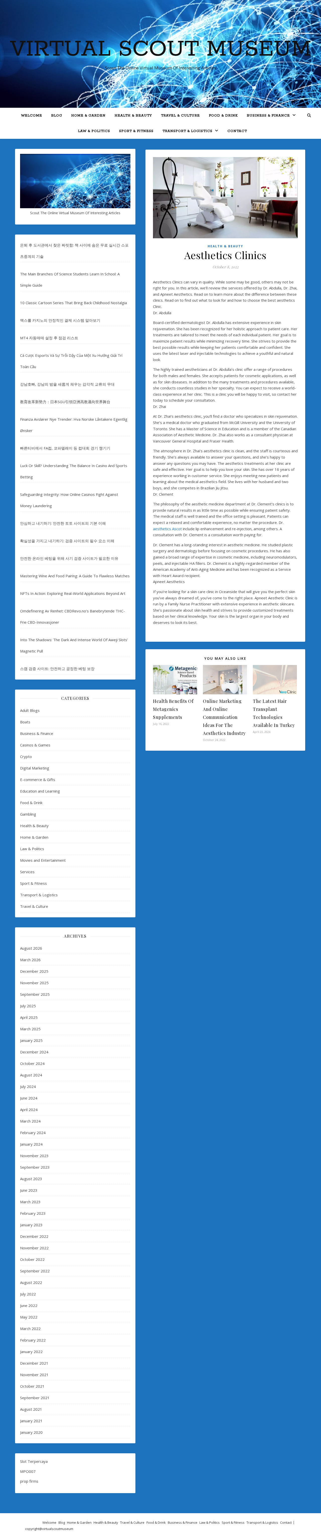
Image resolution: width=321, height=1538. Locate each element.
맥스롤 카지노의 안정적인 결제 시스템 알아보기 (60, 320)
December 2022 (34, 1236)
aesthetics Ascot (167, 528)
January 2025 (31, 1040)
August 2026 (31, 948)
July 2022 (28, 1293)
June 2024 (28, 1098)
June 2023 (28, 1190)
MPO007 (28, 1471)
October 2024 (32, 1063)
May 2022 (28, 1317)
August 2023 (31, 1178)
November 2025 (34, 982)
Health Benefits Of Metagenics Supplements (173, 709)
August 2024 (31, 1074)
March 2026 (30, 959)
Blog (56, 116)
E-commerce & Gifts (37, 779)
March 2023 (30, 1201)
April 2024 (29, 1109)
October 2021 (32, 1386)
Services (27, 871)
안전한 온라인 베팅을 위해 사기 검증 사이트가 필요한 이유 (69, 558)
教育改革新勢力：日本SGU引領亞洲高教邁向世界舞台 (65, 401)
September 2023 (35, 1167)
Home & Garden (88, 116)
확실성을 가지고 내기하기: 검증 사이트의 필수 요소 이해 (67, 540)
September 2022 (35, 1270)
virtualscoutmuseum (57, 1528)
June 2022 (28, 1305)
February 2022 (33, 1340)
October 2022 (32, 1259)
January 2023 (31, 1224)
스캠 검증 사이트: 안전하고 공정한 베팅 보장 (57, 668)
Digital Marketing (34, 768)
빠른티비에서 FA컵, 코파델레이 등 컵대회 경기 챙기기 (65, 448)
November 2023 (34, 1155)
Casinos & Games (35, 744)
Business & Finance (268, 116)
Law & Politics (94, 131)
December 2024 (34, 1051)
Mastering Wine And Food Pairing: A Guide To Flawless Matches (75, 575)
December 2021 (34, 1363)
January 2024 (31, 1144)
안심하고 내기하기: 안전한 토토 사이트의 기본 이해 (63, 523)
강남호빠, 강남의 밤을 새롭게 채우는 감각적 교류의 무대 (67, 384)
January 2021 (31, 1420)
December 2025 (34, 971)
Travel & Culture (180, 116)
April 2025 (29, 1017)
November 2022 (34, 1247)
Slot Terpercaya (34, 1461)
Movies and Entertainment (43, 860)
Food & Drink (223, 116)
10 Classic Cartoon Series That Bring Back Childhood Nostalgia (73, 302)
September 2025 (35, 994)
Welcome (31, 116)
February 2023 (33, 1213)
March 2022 (30, 1328)
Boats (25, 721)
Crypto (26, 756)
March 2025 (30, 1028)
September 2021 (35, 1397)
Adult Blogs (30, 710)
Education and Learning (40, 791)
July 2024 (28, 1086)
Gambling (28, 814)
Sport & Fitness (136, 131)
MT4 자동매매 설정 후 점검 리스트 (49, 337)
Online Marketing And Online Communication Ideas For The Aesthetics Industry (224, 717)
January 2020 (31, 1432)
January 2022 (31, 1351)
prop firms (29, 1481)
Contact (237, 131)
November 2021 (34, 1374)
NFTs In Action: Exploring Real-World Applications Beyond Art (72, 593)
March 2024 (30, 1121)
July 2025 (28, 1005)
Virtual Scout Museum (160, 49)
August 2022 (31, 1282)
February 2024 (33, 1132)
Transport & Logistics (187, 131)
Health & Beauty (133, 116)
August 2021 (31, 1409)
